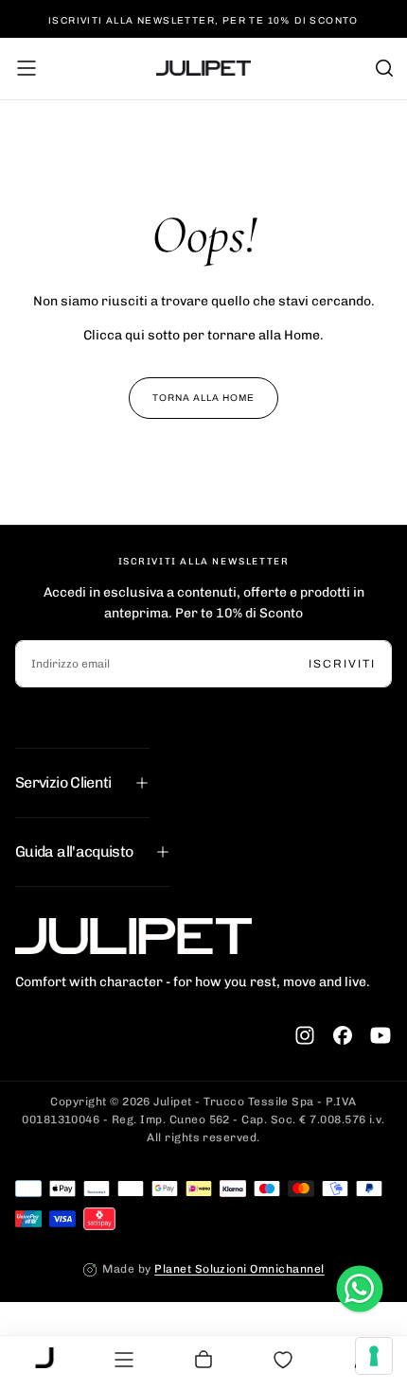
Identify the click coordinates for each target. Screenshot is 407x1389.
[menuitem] (44, 1360)
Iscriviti (342, 663)
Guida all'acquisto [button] (74, 851)
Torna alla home (203, 397)
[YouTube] (380, 1035)
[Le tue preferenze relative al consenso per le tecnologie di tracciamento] (374, 1356)
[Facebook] (342, 1035)
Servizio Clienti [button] (63, 782)
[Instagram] (304, 1035)
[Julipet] (133, 936)
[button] (26, 68)
